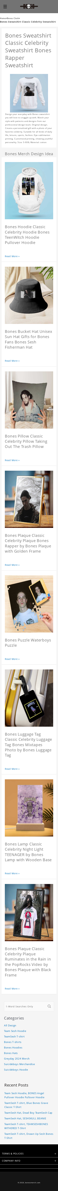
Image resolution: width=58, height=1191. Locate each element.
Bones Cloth (13, 18)
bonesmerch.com (32, 1183)
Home (3, 18)
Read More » (12, 256)
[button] (5, 6)
